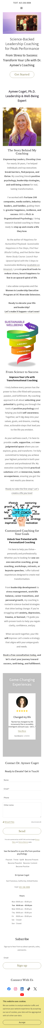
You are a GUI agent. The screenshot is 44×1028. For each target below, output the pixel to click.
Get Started (22, 74)
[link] (9, 989)
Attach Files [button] (9, 822)
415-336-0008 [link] (25, 2)
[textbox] (22, 779)
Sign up (22, 965)
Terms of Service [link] (23, 842)
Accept (22, 1022)
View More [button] (22, 731)
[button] (22, 8)
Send (22, 831)
